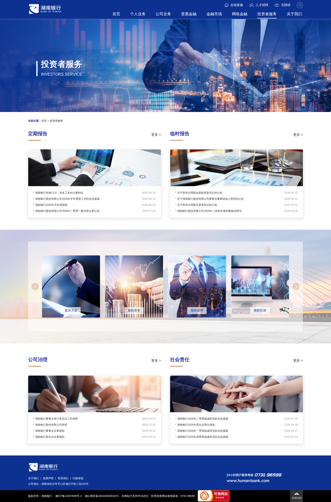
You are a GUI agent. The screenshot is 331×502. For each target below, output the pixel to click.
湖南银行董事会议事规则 (49, 430)
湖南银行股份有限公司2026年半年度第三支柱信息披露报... (69, 198)
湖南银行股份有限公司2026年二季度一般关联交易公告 (67, 210)
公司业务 (163, 14)
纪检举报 (78, 478)
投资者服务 (267, 14)
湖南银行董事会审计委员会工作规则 (56, 418)
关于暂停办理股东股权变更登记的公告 (199, 192)
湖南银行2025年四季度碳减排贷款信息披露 (202, 436)
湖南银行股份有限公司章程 (51, 424)
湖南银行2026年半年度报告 (51, 204)
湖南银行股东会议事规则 (49, 436)
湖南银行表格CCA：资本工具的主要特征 (59, 192)
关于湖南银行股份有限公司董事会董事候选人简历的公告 (210, 198)
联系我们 (63, 478)
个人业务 (138, 14)
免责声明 (48, 478)
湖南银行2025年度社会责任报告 (196, 424)
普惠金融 (189, 14)
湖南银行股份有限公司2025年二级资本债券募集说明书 (209, 210)
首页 (116, 14)
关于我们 (294, 14)
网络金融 (239, 14)
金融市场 (214, 14)
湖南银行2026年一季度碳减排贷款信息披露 (202, 430)
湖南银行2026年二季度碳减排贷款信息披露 (202, 418)
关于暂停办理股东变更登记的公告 (197, 204)
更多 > (156, 134)
